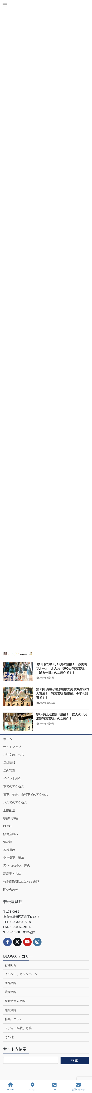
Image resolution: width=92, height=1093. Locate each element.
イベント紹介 (12, 778)
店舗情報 (9, 762)
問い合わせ (10, 889)
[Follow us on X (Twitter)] (17, 942)
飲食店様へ (10, 834)
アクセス (32, 1089)
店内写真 (9, 770)
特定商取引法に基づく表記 (21, 881)
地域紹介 (11, 1010)
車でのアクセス (13, 786)
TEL (54, 1089)
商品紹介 (11, 983)
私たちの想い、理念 (16, 865)
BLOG (7, 826)
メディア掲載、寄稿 (18, 1028)
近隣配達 (9, 810)
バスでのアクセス (15, 802)
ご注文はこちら (13, 754)
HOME (10, 1089)
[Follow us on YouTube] (27, 942)
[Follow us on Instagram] (37, 942)
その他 (9, 1037)
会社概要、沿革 (13, 857)
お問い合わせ (78, 1089)
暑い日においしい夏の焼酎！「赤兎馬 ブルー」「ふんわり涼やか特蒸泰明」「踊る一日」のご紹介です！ (61, 668)
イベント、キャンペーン (21, 974)
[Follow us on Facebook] (7, 942)
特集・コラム (14, 1019)
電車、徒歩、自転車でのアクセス (25, 794)
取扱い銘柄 (10, 818)
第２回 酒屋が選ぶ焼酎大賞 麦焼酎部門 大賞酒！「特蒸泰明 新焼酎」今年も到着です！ (62, 693)
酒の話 (7, 842)
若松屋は (9, 850)
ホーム (7, 739)
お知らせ (11, 965)
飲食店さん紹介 (15, 1001)
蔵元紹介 (11, 992)
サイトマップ (12, 747)
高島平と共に (12, 873)
